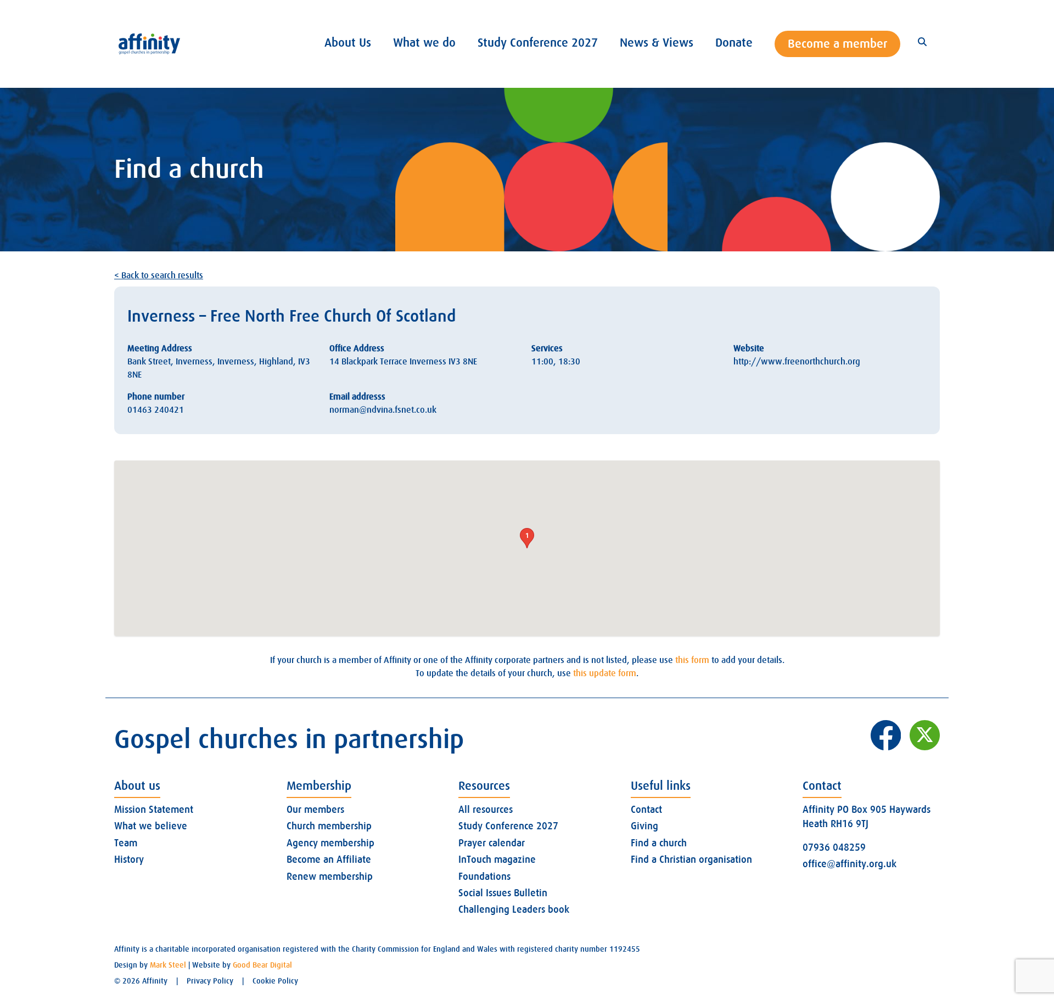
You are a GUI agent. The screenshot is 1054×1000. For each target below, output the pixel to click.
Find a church (659, 843)
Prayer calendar (491, 843)
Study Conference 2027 (508, 826)
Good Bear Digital (262, 964)
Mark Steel (168, 964)
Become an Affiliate (329, 859)
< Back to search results (158, 275)
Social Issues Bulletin (502, 892)
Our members (315, 809)
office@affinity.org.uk (849, 863)
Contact (646, 809)
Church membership (329, 826)
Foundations (484, 876)
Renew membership (330, 876)
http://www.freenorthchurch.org (796, 362)
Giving (644, 826)
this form (692, 660)
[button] (527, 538)
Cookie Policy (275, 980)
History (129, 859)
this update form (604, 673)
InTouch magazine (497, 859)
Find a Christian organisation (691, 859)
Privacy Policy (210, 980)
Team (125, 843)
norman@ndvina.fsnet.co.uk (382, 410)
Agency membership (330, 843)
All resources (485, 809)
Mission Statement (153, 809)
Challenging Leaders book (513, 909)
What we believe (150, 826)
